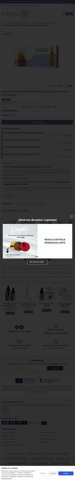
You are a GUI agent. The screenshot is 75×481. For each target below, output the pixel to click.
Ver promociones (36, 262)
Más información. (7, 478)
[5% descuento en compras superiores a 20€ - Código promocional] (49, 241)
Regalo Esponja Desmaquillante (14, 241)
